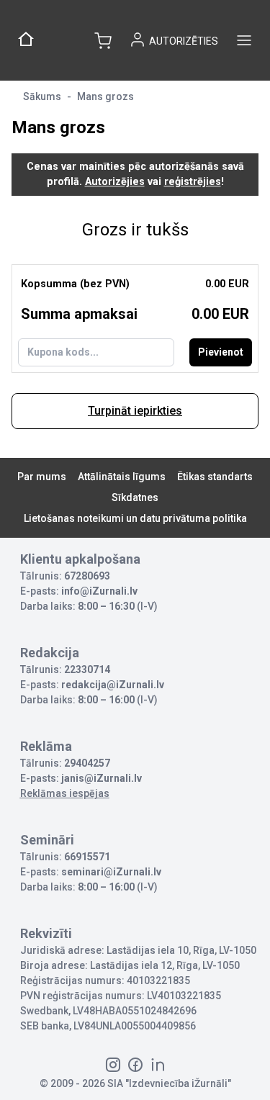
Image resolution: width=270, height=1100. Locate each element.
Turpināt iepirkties (135, 411)
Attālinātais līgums (122, 476)
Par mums (41, 476)
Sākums (42, 96)
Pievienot (220, 352)
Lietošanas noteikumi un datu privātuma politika (135, 518)
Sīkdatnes (135, 497)
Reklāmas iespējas (64, 793)
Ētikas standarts (215, 476)
